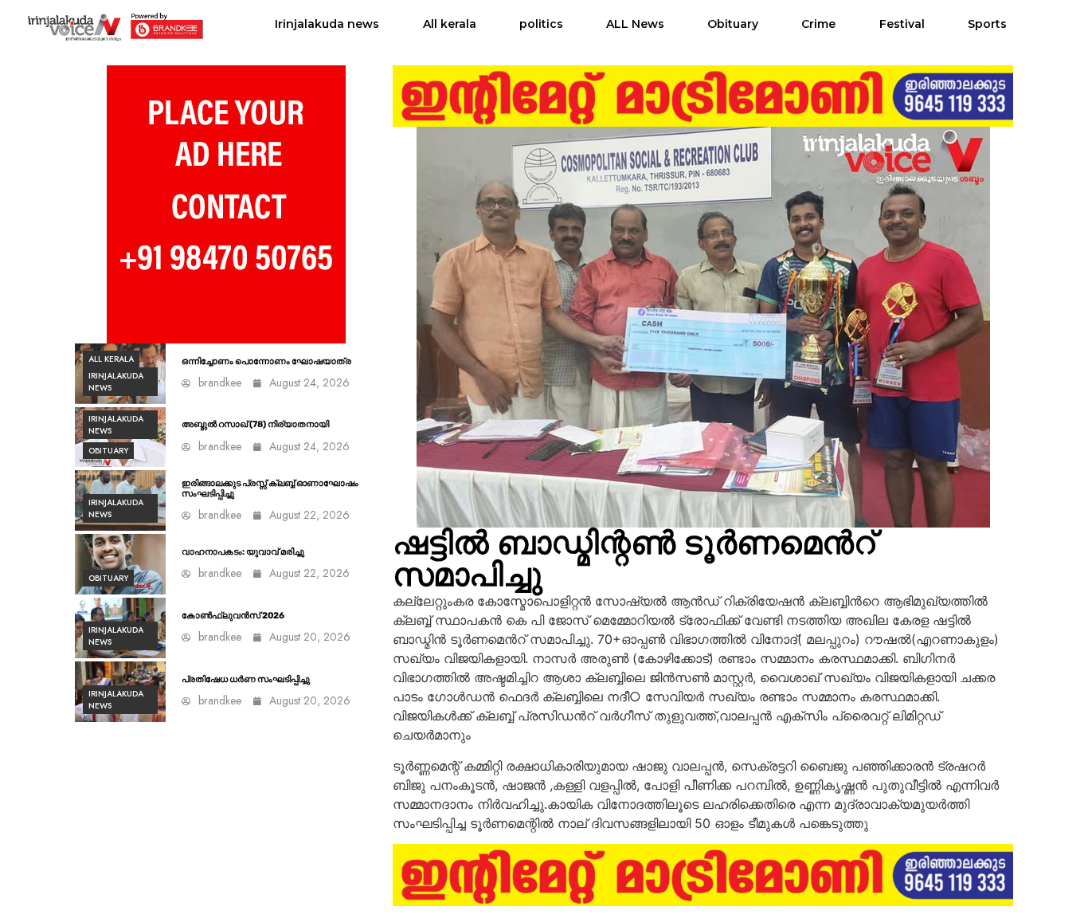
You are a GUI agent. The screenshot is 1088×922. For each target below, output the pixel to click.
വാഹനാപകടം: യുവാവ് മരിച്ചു (243, 552)
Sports (987, 24)
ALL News (635, 24)
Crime (818, 24)
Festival (902, 24)
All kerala (449, 24)
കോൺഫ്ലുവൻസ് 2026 (233, 615)
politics (541, 24)
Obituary (732, 24)
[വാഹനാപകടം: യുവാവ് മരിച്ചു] (120, 564)
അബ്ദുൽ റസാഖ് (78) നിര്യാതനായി (255, 424)
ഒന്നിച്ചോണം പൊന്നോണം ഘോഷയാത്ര (266, 361)
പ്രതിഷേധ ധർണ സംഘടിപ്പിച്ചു (246, 679)
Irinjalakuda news (327, 24)
